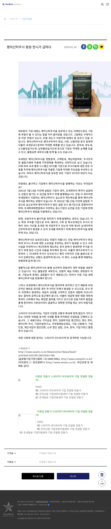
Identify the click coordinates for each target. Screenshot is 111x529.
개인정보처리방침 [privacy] (42, 501)
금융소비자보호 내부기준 (85, 501)
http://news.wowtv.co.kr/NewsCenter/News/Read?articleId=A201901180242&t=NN (47, 353)
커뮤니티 (14, 19)
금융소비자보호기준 (68, 501)
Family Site (43, 504)
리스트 (73, 476)
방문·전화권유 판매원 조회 (27, 504)
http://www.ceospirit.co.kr (76, 358)
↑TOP (102, 482)
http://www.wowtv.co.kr (61, 362)
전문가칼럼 (27, 19)
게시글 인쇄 (38, 476)
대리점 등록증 (54, 501)
